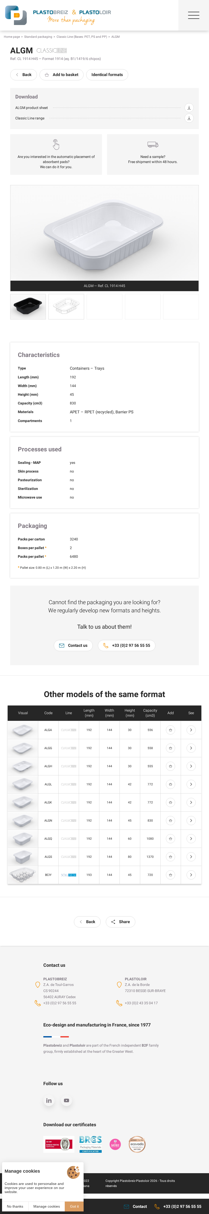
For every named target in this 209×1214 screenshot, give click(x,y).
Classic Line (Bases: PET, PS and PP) (82, 36)
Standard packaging (38, 36)
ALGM (115, 36)
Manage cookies (46, 1206)
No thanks (15, 1206)
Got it (74, 1206)
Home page (12, 36)
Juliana (84, 1186)
